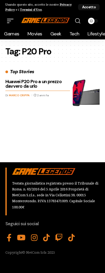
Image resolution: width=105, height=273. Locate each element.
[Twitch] (59, 237)
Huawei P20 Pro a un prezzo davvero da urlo (33, 84)
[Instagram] (34, 237)
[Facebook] (9, 237)
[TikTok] (46, 237)
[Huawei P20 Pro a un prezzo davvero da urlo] (86, 92)
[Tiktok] (71, 237)
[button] (89, 7)
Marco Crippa (19, 95)
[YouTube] (21, 237)
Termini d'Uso (31, 10)
